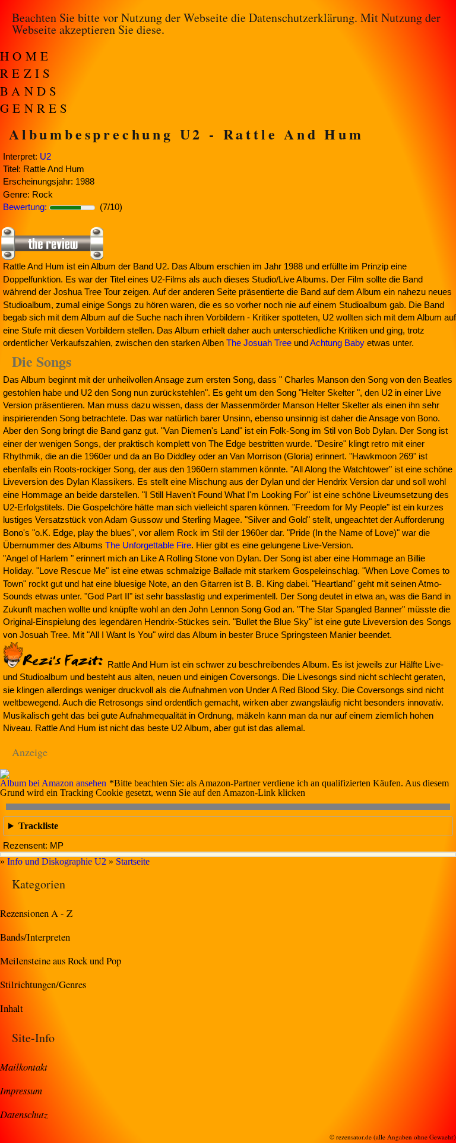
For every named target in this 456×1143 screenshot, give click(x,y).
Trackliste (38, 826)
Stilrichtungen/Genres (43, 984)
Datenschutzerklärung (301, 17)
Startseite (133, 861)
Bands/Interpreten (35, 937)
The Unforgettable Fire (148, 545)
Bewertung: (25, 207)
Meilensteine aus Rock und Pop (60, 960)
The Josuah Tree (259, 343)
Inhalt (11, 1008)
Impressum (21, 1090)
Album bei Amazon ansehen (53, 783)
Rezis (27, 73)
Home (26, 55)
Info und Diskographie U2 (56, 861)
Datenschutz (24, 1113)
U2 (45, 156)
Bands (30, 90)
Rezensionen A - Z (36, 913)
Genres (35, 108)
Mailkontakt (24, 1066)
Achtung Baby (337, 343)
